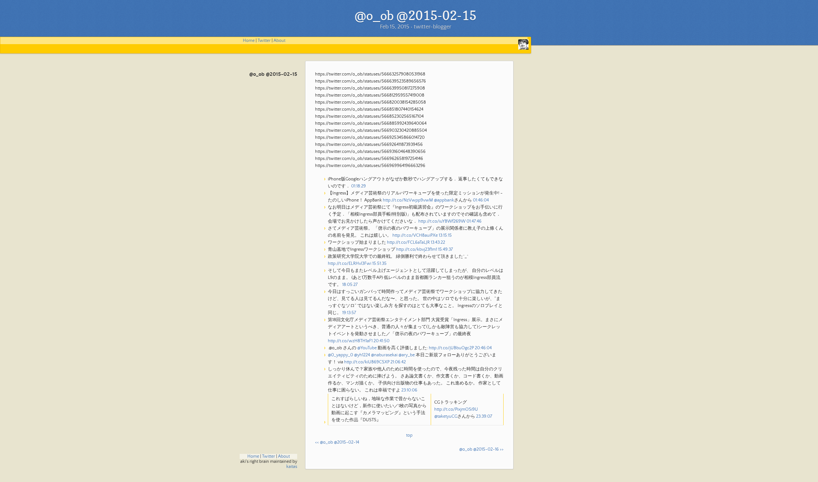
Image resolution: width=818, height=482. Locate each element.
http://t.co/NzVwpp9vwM (408, 200)
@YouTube (367, 348)
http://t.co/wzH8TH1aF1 (350, 341)
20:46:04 (483, 348)
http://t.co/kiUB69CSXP (367, 362)
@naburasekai (384, 355)
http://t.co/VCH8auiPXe (415, 235)
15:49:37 (445, 249)
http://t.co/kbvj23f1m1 (416, 249)
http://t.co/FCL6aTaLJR (408, 242)
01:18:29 (358, 186)
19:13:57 (349, 312)
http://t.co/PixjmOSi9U (456, 409)
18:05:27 (350, 284)
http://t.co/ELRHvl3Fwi (349, 263)
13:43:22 (438, 242)
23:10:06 (409, 390)
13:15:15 (445, 235)
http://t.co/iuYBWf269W (442, 221)
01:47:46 (474, 221)
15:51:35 (379, 263)
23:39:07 (484, 416)
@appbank (444, 200)
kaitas (291, 466)
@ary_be (406, 355)
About (279, 40)
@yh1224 (362, 355)
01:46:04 (481, 200)
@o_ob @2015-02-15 (273, 74)
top (409, 435)
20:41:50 (382, 341)
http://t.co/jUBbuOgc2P (451, 348)
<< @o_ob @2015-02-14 (337, 442)
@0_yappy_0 (340, 355)
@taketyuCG (445, 416)
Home (249, 40)
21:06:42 (398, 362)
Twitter (264, 40)
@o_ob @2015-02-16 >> (481, 449)
